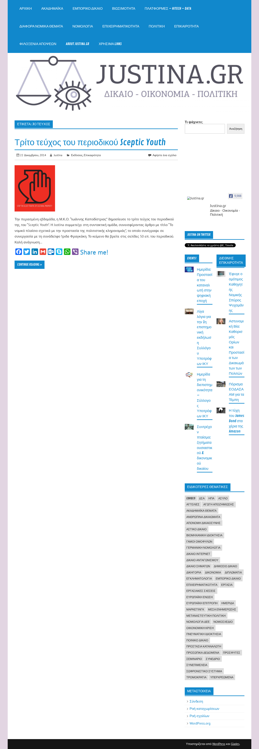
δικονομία (213, 572)
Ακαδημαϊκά (52, 8)
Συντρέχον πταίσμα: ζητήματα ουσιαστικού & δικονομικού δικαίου (204, 448)
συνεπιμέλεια (196, 665)
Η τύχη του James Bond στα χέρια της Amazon (236, 421)
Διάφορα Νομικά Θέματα (41, 26)
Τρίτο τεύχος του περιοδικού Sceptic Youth (90, 142)
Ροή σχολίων (199, 716)
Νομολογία (82, 26)
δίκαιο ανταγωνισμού (202, 560)
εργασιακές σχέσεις (200, 591)
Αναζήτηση (235, 128)
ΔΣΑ (202, 498)
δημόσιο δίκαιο (225, 566)
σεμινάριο (194, 659)
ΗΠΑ (211, 498)
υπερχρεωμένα (221, 677)
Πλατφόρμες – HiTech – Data (168, 8)
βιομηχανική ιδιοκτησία (204, 535)
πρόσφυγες (231, 652)
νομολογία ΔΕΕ (198, 622)
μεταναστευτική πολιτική (206, 616)
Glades (235, 744)
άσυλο (223, 498)
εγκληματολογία (199, 578)
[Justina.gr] (197, 198)
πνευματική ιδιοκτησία (203, 634)
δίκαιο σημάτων (198, 566)
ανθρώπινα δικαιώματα (203, 517)
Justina (58, 155)
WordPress (218, 744)
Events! (191, 258)
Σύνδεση (196, 701)
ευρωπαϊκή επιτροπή (202, 603)
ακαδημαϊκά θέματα (201, 510)
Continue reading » (29, 265)
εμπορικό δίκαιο (228, 578)
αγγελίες (193, 504)
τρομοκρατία (196, 677)
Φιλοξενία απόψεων (37, 44)
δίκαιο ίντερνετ (198, 554)
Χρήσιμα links (110, 44)
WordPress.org (200, 723)
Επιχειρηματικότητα (120, 26)
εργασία (226, 585)
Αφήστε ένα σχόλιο (164, 155)
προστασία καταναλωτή (203, 646)
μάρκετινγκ (195, 609)
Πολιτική (157, 26)
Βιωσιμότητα (123, 8)
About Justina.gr (77, 44)
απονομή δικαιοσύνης (203, 523)
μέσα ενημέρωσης (222, 609)
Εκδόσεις (77, 155)
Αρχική (25, 8)
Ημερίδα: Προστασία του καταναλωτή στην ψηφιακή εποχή (204, 285)
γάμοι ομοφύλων (199, 541)
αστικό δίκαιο (196, 529)
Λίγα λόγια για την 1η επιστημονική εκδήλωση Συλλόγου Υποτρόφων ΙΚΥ (204, 337)
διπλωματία (233, 572)
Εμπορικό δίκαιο (88, 8)
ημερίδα (227, 603)
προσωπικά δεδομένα (202, 652)
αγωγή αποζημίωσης (218, 504)
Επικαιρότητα (186, 26)
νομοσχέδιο (223, 622)
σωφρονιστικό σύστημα (204, 671)
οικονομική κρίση (200, 628)
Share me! (94, 252)
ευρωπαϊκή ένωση (199, 597)
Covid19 (190, 498)
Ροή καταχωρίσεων (204, 708)
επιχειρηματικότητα (201, 585)
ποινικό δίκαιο (197, 640)
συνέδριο (213, 659)
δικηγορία (193, 572)
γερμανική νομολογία (203, 547)
